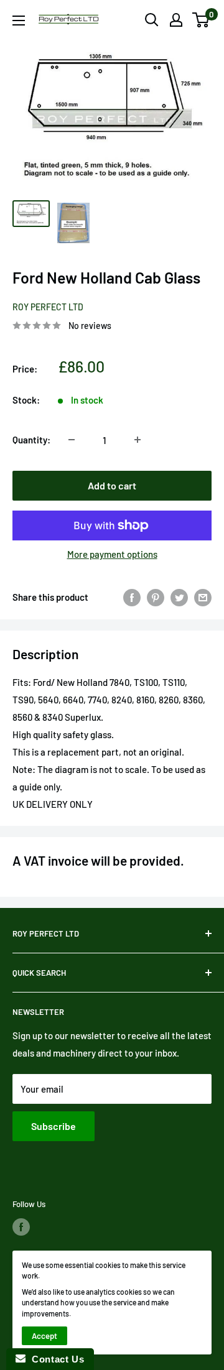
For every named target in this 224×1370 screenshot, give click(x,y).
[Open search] (152, 20)
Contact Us (55, 1359)
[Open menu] (18, 20)
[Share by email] (203, 597)
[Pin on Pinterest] (155, 597)
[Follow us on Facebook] (21, 1227)
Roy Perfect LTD (47, 307)
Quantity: (31, 439)
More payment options (112, 554)
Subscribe (53, 1126)
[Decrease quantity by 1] (71, 440)
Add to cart (112, 485)
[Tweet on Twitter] (179, 597)
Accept (44, 1336)
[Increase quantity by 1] (137, 440)
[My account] (176, 20)
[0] (201, 19)
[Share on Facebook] (132, 597)
